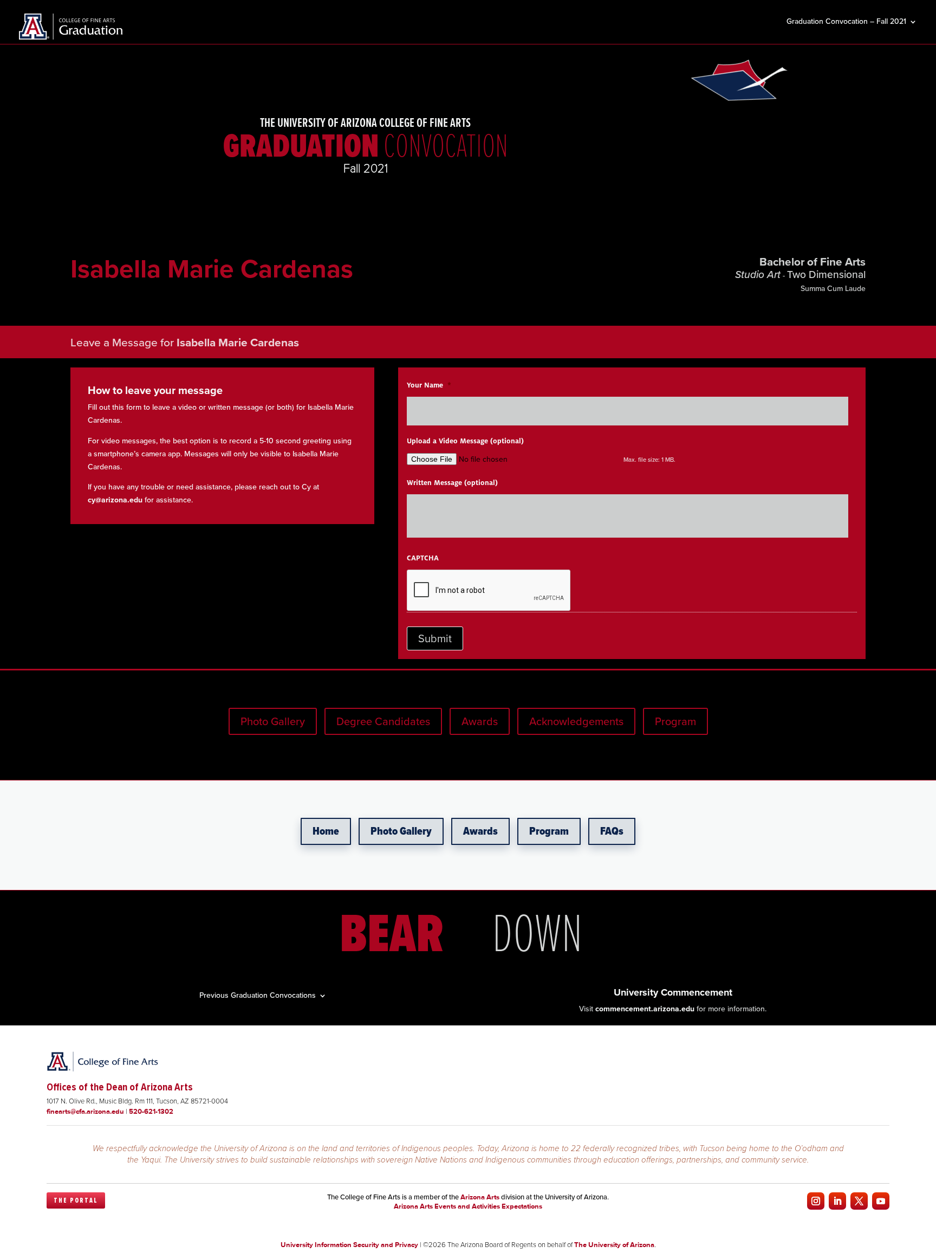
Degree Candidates (383, 721)
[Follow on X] (859, 1201)
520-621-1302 (151, 1111)
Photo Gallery (272, 721)
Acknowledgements (576, 721)
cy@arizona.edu (115, 500)
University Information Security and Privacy (349, 1245)
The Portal (76, 1200)
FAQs (611, 831)
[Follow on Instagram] (815, 1201)
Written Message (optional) (452, 483)
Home (326, 831)
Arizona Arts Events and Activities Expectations (468, 1206)
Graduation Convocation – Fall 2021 (846, 22)
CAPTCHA (423, 558)
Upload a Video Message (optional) (465, 441)
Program (675, 721)
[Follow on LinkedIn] (837, 1201)
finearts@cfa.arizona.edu (85, 1111)
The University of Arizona (614, 1245)
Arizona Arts (479, 1197)
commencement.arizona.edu (644, 1009)
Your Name (429, 385)
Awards (479, 721)
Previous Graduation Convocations (257, 994)
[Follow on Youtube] (880, 1201)
